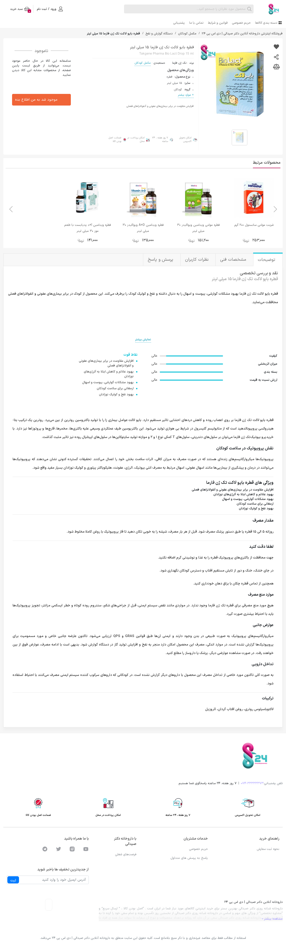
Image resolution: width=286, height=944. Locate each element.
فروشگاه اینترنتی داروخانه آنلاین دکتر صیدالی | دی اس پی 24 (242, 33)
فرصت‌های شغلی (125, 854)
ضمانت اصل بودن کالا (115, 140)
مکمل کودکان (186, 33)
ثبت (13, 880)
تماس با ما (196, 23)
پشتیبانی (179, 23)
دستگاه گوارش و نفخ (159, 33)
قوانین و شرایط (217, 23)
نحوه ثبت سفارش (268, 849)
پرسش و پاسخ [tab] (161, 259)
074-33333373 (252, 783)
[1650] (276, 47)
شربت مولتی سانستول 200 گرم (253, 225)
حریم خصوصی (241, 23)
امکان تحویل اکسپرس (185, 140)
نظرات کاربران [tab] (197, 259)
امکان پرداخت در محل (136, 140)
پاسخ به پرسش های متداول (189, 858)
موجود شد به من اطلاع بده (36, 99)
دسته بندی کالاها (266, 23)
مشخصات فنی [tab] (234, 259)
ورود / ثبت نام (46, 9)
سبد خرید (20, 10)
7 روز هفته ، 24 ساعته (160, 140)
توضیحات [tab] (267, 260)
